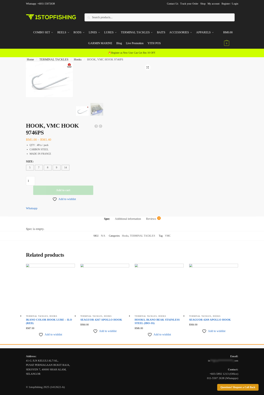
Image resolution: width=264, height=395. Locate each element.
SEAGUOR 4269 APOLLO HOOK (210, 319)
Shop (203, 3)
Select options (50, 340)
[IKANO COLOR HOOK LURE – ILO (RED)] (50, 288)
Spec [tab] (107, 218)
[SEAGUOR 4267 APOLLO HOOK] (104, 288)
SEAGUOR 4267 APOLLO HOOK (101, 319)
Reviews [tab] (151, 218)
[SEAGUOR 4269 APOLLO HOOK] (213, 288)
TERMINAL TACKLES (53, 59)
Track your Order (189, 3)
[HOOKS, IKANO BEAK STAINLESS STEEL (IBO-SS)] (159, 288)
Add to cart (63, 190)
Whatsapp (31, 208)
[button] (148, 67)
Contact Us (172, 3)
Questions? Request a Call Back (237, 387)
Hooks (77, 59)
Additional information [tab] (128, 218)
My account (214, 3)
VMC (168, 235)
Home (30, 59)
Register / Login (230, 3)
